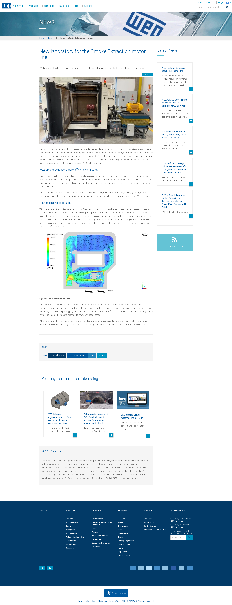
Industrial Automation (100, 536)
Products (34, 6)
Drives (94, 528)
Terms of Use (115, 601)
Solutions (49, 6)
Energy (120, 537)
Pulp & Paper (122, 552)
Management (70, 530)
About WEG (18, 6)
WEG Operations (72, 533)
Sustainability (71, 541)
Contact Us (148, 519)
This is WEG (70, 519)
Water (120, 530)
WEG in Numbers (72, 522)
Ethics (75, 6)
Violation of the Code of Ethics (155, 530)
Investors (64, 6)
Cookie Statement (100, 601)
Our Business (71, 544)
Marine (120, 522)
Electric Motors (57, 355)
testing (102, 355)
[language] (228, 2)
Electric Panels (97, 539)
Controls (95, 532)
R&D (92, 355)
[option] (59, 412)
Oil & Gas (121, 519)
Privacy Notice (84, 601)
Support (88, 6)
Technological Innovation (75, 537)
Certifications (70, 548)
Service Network (150, 526)
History (68, 526)
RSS (123, 601)
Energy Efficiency (124, 533)
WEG (5, 6)
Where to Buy (149, 522)
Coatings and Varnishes (101, 543)
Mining (120, 548)
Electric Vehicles (124, 555)
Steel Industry (123, 526)
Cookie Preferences (118, 593)
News (200, 3)
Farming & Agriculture (126, 541)
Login (221, 3)
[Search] (227, 7)
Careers (208, 3)
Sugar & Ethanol (124, 544)
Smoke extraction (77, 355)
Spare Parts (96, 547)
